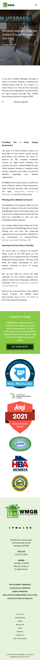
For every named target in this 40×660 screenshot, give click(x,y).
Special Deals (20, 618)
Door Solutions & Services (20, 598)
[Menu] (36, 5)
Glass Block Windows (20, 588)
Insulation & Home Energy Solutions (20, 595)
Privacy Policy (24, 657)
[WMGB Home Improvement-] (8, 5)
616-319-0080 (14, 337)
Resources (20, 625)
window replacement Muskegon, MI (16, 240)
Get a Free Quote (20, 638)
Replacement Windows (20, 585)
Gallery (20, 621)
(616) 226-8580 (28, 297)
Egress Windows (20, 591)
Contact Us (20, 635)
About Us (20, 614)
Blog (20, 628)
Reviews (20, 632)
